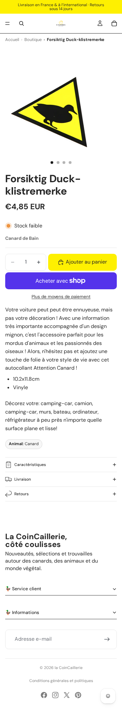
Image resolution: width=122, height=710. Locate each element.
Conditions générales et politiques (61, 680)
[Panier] (114, 23)
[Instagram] (55, 695)
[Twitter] (67, 695)
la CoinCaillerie (69, 667)
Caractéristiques (30, 464)
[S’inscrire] (107, 639)
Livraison (22, 479)
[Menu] (7, 23)
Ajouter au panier (86, 261)
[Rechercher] (21, 23)
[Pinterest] (78, 695)
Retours (21, 494)
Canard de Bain (22, 238)
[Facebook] (44, 695)
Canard (24, 443)
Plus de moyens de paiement (61, 296)
